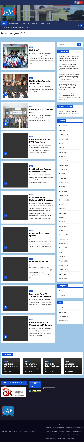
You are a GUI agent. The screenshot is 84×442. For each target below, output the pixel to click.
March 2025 (63, 152)
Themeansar (32, 431)
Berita (34, 23)
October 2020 (63, 270)
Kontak (81, 424)
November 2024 (64, 161)
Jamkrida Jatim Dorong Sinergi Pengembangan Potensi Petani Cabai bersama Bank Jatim (69, 58)
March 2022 (63, 226)
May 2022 (62, 217)
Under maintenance (51, 438)
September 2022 (64, 200)
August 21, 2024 (36, 53)
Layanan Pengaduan (58, 427)
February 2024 (64, 178)
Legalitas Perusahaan (51, 431)
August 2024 (63, 169)
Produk (26, 23)
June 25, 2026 (50, 369)
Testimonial (80, 435)
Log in (61, 308)
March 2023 (63, 191)
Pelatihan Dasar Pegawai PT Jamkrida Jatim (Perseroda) (40, 171)
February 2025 (63, 156)
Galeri (81, 438)
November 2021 (64, 243)
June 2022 (62, 213)
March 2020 (63, 278)
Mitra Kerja (69, 431)
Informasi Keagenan (57, 424)
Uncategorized (63, 295)
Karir (65, 424)
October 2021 (63, 248)
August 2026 (63, 126)
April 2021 (62, 252)
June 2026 (62, 130)
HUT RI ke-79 (34, 50)
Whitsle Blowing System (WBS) (66, 438)
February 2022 (63, 230)
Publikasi (53, 435)
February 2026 (63, 134)
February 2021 (63, 261)
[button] (78, 25)
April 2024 (62, 174)
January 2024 (63, 182)
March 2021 (63, 256)
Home (49, 424)
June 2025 (62, 148)
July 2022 (62, 209)
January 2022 (63, 235)
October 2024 (63, 165)
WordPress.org (64, 321)
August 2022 (63, 204)
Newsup (25, 431)
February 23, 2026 (72, 369)
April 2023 (62, 187)
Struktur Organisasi (62, 435)
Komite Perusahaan (73, 424)
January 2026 (63, 139)
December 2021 (64, 239)
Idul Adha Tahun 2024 (39, 262)
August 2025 (63, 143)
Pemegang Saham (78, 431)
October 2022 (63, 195)
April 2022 (62, 222)
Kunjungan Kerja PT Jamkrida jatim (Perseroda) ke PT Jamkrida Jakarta (41, 296)
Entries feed (63, 312)
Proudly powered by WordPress (9, 431)
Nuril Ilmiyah (48, 53)
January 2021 (63, 265)
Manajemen (62, 431)
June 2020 (62, 274)
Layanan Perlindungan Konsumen (15, 27)
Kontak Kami (45, 23)
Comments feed (64, 316)
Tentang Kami (13, 23)
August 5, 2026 (11, 369)
